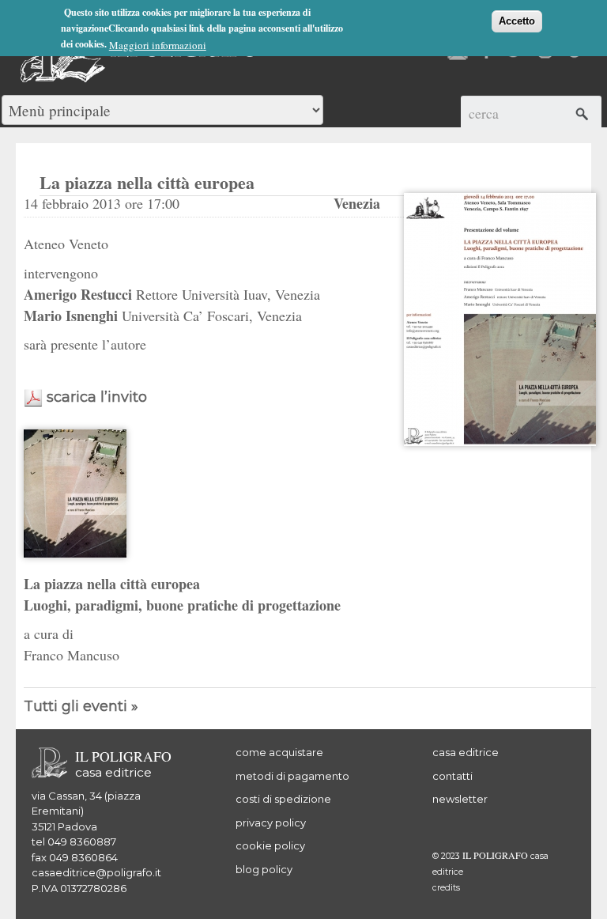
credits (446, 888)
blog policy (264, 869)
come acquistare (279, 752)
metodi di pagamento (292, 776)
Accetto (517, 21)
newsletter (460, 798)
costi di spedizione (283, 798)
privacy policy (271, 822)
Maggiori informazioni (157, 45)
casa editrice (465, 752)
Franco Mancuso (71, 654)
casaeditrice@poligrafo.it (96, 872)
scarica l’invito (97, 397)
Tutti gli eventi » (81, 706)
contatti (452, 776)
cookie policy (270, 845)
